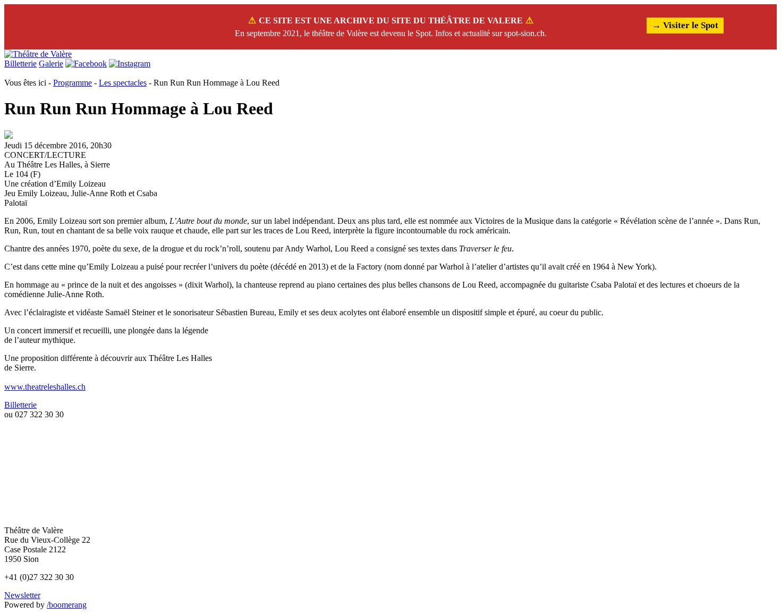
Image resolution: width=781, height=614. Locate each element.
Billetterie (20, 63)
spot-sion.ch (524, 33)
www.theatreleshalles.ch (45, 386)
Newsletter (22, 595)
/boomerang (67, 604)
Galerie (51, 63)
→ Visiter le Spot (685, 25)
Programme (72, 82)
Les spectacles (123, 82)
